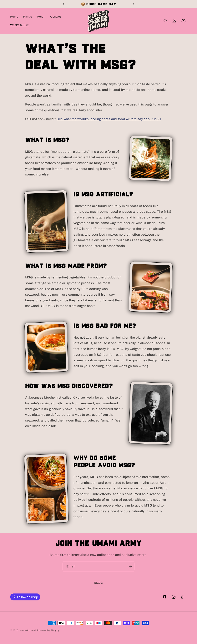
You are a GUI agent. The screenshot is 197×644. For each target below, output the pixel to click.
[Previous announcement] (63, 4)
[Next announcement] (133, 4)
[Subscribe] (130, 566)
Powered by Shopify (48, 630)
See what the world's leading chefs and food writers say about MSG (109, 119)
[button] (165, 21)
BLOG (98, 582)
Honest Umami (28, 630)
